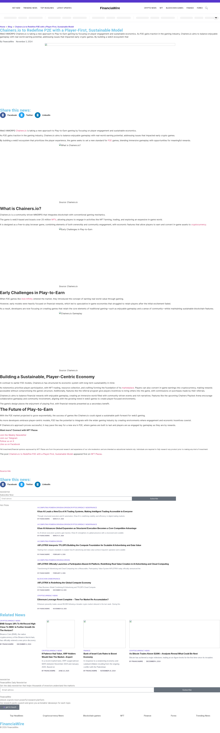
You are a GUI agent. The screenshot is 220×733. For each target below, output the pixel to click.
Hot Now (16, 8)
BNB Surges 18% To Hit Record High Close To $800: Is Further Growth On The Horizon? (18, 627)
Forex (200, 8)
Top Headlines (47, 8)
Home (2, 27)
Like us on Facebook (10, 444)
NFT (161, 8)
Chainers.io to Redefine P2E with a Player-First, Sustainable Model (41, 454)
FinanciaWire (110, 8)
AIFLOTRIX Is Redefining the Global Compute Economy (64, 583)
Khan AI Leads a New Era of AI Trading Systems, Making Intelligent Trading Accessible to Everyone (85, 511)
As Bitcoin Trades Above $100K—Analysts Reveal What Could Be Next (163, 654)
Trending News (30, 8)
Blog (10, 27)
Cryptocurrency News (53, 716)
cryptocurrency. (199, 224)
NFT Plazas (96, 454)
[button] (9, 115)
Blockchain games (174, 8)
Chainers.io (21, 130)
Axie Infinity (27, 299)
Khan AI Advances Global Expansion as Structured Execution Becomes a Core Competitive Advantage (86, 528)
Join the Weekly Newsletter (13, 435)
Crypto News (150, 8)
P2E (110, 140)
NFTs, (54, 219)
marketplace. (128, 387)
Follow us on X (7, 441)
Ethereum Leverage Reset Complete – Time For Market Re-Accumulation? (73, 599)
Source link (5, 471)
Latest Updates (64, 8)
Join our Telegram (8, 438)
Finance (190, 8)
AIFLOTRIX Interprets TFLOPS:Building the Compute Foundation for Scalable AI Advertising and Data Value (89, 545)
